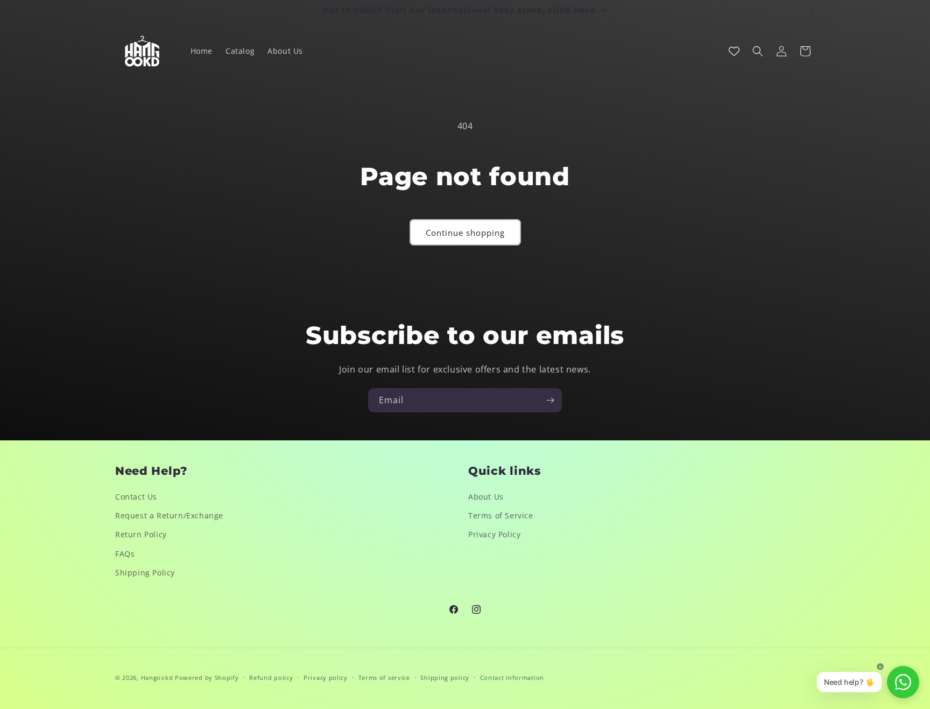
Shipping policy (444, 677)
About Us (486, 497)
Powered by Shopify (207, 677)
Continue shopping (465, 232)
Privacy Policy (494, 534)
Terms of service (384, 677)
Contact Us (136, 497)
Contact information (512, 677)
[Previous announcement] (119, 10)
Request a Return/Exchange (169, 515)
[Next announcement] (811, 10)
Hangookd (157, 677)
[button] (758, 51)
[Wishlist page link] (734, 51)
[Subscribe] (550, 400)
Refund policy (271, 677)
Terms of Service (500, 515)
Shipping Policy (145, 572)
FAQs (125, 554)
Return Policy (141, 534)
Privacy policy (326, 677)
